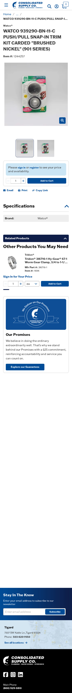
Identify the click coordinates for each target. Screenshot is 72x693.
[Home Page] (27, 5)
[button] (49, 6)
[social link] (5, 674)
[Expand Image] (62, 120)
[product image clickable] (12, 262)
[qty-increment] (23, 180)
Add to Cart (46, 180)
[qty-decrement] (8, 180)
